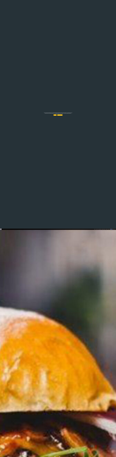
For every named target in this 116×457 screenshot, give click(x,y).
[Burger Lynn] (4, 229)
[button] (114, 229)
